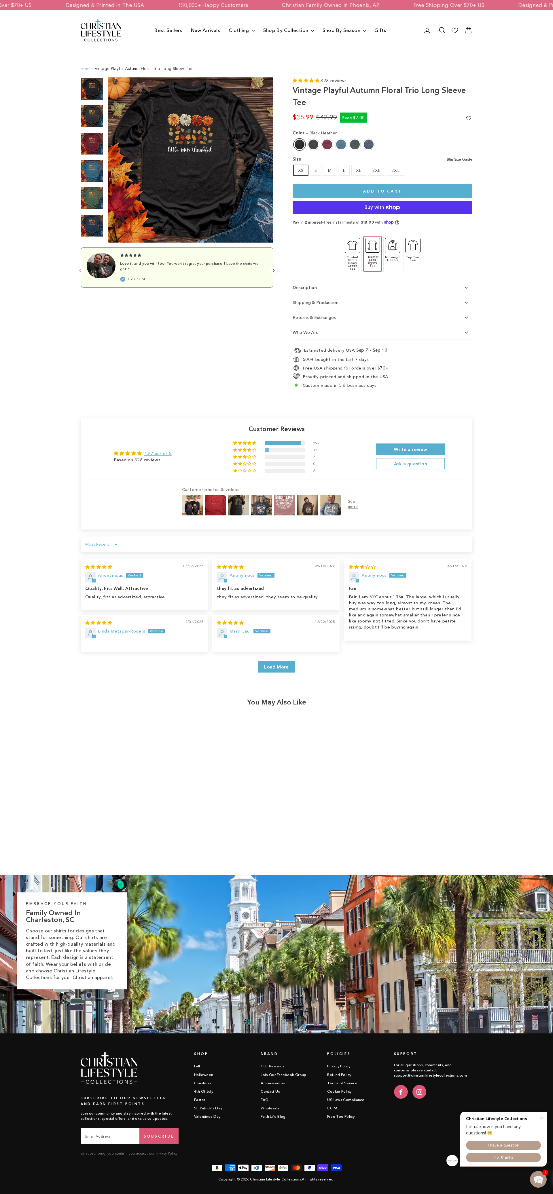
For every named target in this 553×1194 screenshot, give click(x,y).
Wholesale (270, 1108)
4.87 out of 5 (158, 453)
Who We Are (306, 332)
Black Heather (299, 144)
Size (382, 159)
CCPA (332, 1108)
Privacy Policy (166, 1153)
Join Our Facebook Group (283, 1075)
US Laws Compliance (345, 1100)
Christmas (202, 1083)
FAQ (264, 1100)
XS (301, 170)
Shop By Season (342, 30)
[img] (98, 567)
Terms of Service (342, 1083)
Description (305, 287)
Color (315, 133)
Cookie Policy (339, 1091)
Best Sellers (168, 30)
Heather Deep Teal (341, 144)
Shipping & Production (315, 302)
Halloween (203, 1075)
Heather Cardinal (327, 144)
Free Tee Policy (341, 1116)
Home (86, 68)
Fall (197, 1066)
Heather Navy (368, 144)
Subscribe (159, 1136)
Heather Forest (355, 144)
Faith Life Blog (273, 1116)
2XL (376, 170)
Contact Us (270, 1091)
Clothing (239, 30)
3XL (395, 170)
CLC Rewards (272, 1066)
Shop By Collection (286, 30)
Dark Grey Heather (313, 144)
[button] (307, 80)
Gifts (380, 30)
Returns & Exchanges (314, 317)
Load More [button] (276, 667)
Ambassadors (273, 1083)
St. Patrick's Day (208, 1108)
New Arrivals (205, 30)
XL (358, 170)
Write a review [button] (410, 449)
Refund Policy (339, 1075)
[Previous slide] (80, 270)
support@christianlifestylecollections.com (430, 1075)
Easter (199, 1100)
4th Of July (203, 1091)
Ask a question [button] (410, 463)
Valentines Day (207, 1116)
